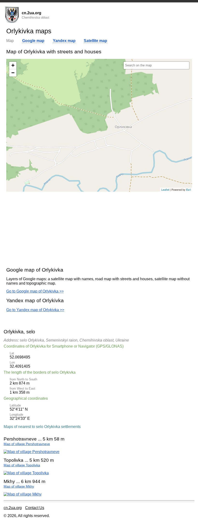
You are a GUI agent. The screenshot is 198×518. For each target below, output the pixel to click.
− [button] (12, 73)
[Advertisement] (99, 229)
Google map (33, 41)
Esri (188, 189)
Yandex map (64, 41)
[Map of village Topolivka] (26, 473)
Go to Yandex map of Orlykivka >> (35, 310)
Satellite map (95, 41)
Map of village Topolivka (22, 465)
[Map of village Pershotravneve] (31, 452)
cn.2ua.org (13, 508)
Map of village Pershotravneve (27, 444)
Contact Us (34, 508)
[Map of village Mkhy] (23, 494)
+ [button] (12, 65)
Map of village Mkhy (19, 486)
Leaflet (165, 189)
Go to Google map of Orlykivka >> (35, 291)
